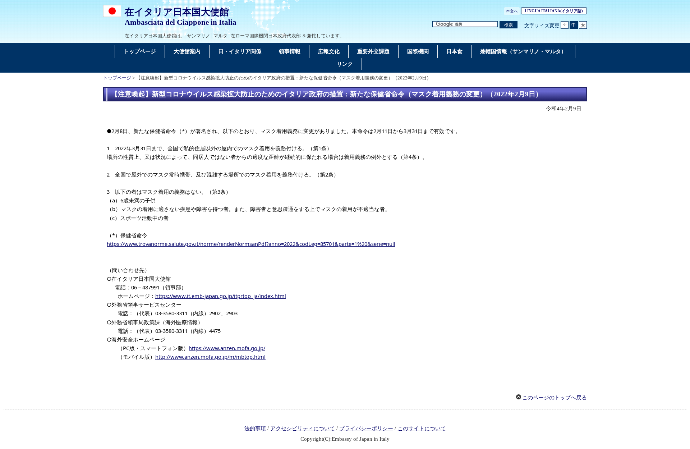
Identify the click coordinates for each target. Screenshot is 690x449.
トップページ (117, 78)
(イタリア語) (556, 11)
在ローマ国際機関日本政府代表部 (266, 35)
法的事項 (255, 428)
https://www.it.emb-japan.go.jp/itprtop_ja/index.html (220, 295)
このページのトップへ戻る (554, 397)
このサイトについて (421, 428)
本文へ (512, 11)
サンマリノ (198, 35)
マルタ (220, 35)
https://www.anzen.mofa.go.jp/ (227, 348)
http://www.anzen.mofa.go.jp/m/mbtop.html (210, 356)
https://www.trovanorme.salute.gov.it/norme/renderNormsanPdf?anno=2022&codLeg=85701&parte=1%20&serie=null (251, 243)
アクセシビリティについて (302, 428)
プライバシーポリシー (366, 428)
